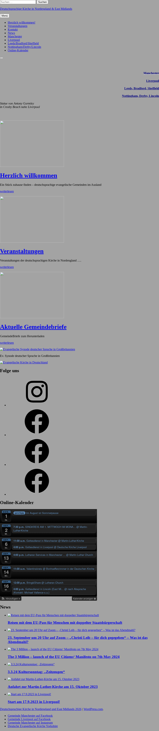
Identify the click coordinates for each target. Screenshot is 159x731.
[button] (10, 598)
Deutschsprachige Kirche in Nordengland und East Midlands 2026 (40, 709)
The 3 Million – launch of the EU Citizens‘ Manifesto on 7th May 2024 (64, 657)
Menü (5, 15)
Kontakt (13, 29)
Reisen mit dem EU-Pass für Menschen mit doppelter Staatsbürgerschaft (65, 623)
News (11, 33)
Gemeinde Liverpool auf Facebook (29, 719)
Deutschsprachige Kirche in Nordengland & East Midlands (36, 8)
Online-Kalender (18, 50)
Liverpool (14, 40)
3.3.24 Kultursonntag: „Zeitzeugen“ (36, 672)
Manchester (15, 36)
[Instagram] (37, 405)
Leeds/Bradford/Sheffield (23, 43)
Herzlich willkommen (28, 175)
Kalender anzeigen (83, 598)
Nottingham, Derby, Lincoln (140, 96)
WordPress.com (93, 709)
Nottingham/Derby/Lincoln (24, 46)
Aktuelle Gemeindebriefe (33, 326)
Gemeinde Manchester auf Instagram (30, 722)
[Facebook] (37, 434)
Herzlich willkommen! (21, 22)
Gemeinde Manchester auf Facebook (30, 715)
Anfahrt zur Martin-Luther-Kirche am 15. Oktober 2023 (53, 687)
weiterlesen (7, 191)
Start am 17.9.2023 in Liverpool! (34, 702)
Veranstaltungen (17, 26)
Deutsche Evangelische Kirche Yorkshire (33, 726)
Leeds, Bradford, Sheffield (141, 88)
